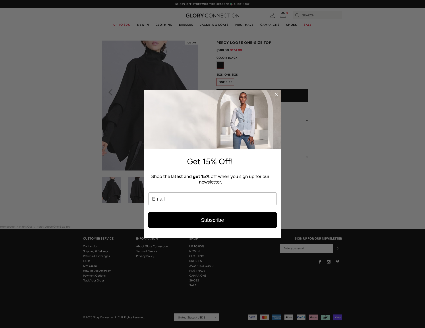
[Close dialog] (276, 94)
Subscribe (212, 220)
